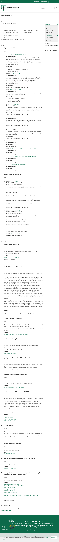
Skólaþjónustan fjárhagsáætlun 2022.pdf (13, 489)
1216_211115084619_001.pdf (10, 353)
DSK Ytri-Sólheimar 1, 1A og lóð (17, 89)
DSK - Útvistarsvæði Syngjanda (18, 128)
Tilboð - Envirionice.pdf (9, 420)
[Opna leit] (57, 8)
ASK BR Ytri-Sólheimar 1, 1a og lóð (18, 54)
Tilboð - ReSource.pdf (9, 416)
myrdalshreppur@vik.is (47, 523)
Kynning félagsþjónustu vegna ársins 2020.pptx (15, 485)
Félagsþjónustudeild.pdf (9, 487)
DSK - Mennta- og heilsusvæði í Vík (19, 117)
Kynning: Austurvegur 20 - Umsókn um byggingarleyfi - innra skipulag (26, 148)
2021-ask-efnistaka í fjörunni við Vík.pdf (13, 312)
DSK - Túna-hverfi (15, 104)
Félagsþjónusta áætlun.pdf (10, 490)
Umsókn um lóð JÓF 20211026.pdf (11, 257)
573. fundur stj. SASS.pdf (10, 468)
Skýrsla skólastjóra (15, 181)
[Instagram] (34, 530)
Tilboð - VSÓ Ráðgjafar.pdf (10, 419)
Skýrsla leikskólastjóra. (16, 210)
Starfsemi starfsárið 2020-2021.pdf (12, 484)
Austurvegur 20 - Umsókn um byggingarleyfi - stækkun (23, 156)
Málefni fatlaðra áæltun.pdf (10, 493)
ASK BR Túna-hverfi (15, 73)
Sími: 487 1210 (37, 523)
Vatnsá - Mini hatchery (16, 140)
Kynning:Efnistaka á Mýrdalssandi (18, 164)
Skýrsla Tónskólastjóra (16, 233)
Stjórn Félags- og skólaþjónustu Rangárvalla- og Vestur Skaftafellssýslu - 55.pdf (22, 495)
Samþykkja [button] (53, 537)
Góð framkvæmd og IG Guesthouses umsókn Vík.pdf (16, 334)
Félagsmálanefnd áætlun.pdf (10, 492)
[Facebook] (29, 530)
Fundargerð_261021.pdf (9, 453)
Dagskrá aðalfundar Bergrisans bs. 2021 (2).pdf (14, 387)
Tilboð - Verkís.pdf (8, 417)
